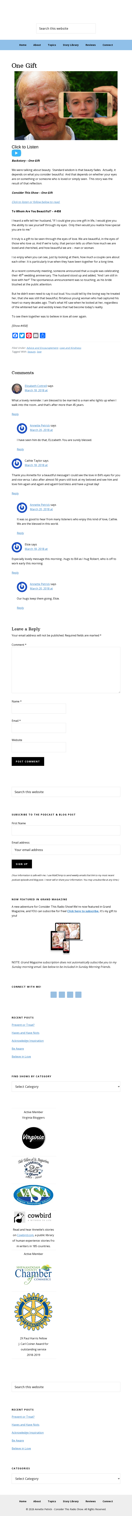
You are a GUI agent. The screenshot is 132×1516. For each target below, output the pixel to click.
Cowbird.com (25, 1235)
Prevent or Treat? (23, 1025)
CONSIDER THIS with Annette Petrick (66, 10)
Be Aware (18, 1049)
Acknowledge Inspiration (28, 1041)
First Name (19, 823)
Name (17, 701)
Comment (19, 645)
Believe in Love (21, 1056)
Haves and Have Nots (25, 1033)
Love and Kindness (70, 347)
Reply (15, 414)
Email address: (21, 842)
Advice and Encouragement (42, 347)
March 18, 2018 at (36, 390)
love (39, 351)
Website (17, 740)
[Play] (27, 156)
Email (16, 721)
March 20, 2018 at (41, 430)
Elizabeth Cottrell (36, 386)
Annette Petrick (40, 425)
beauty (31, 351)
